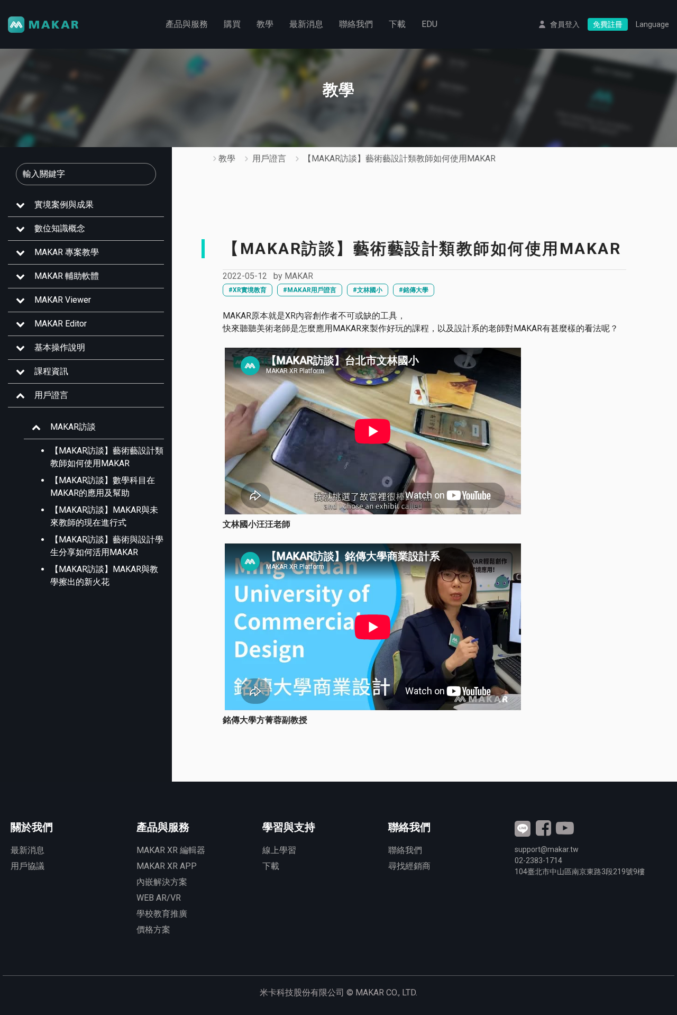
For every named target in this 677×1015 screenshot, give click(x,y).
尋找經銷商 (409, 866)
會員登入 (565, 24)
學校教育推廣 (161, 914)
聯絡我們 (356, 24)
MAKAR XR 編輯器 (170, 850)
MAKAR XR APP (166, 866)
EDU (429, 24)
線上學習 (279, 850)
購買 (232, 24)
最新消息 (306, 24)
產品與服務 (187, 24)
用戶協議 (27, 866)
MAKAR (299, 276)
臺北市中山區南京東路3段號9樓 (580, 871)
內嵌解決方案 (161, 882)
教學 (265, 24)
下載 (397, 24)
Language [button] (652, 24)
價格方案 (153, 930)
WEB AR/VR (158, 898)
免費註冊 (608, 24)
